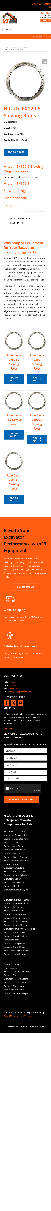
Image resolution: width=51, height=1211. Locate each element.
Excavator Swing (11, 964)
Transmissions (10, 968)
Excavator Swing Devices (15, 943)
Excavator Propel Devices (15, 921)
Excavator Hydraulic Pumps (16, 899)
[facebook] (6, 703)
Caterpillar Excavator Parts (16, 839)
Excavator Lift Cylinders (14, 907)
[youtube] (20, 703)
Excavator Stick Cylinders (15, 936)
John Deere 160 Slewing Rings (14, 419)
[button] (44, 61)
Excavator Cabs (11, 864)
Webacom (27, 1016)
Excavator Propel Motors (15, 925)
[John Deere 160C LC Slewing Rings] (14, 452)
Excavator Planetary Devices (17, 918)
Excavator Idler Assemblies (16, 903)
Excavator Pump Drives (14, 932)
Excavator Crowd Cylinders (16, 875)
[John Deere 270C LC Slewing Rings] (14, 332)
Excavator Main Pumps (14, 910)
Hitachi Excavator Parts (14, 831)
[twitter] (13, 703)
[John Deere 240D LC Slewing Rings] (37, 392)
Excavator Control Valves (15, 871)
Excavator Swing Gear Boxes (17, 950)
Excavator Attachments (14, 849)
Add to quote (16, 152)
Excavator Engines (12, 878)
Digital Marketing (12, 1016)
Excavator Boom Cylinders (16, 857)
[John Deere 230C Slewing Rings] (37, 332)
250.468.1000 (14, 685)
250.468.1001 (13, 688)
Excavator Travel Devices (15, 982)
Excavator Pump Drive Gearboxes (19, 928)
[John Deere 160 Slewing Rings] (14, 392)
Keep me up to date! (21, 799)
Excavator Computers (14, 868)
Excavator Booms (12, 853)
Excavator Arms (11, 842)
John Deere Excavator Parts (16, 835)
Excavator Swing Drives (14, 947)
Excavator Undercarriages (16, 993)
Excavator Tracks (11, 975)
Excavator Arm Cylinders (15, 846)
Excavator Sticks (11, 939)
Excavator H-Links (12, 886)
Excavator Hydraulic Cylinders (17, 889)
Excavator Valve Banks (14, 989)
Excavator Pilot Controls (15, 914)
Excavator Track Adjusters (16, 978)
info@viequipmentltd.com (20, 692)
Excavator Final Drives (14, 882)
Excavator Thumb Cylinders (16, 971)
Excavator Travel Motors (15, 986)
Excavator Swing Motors (15, 954)
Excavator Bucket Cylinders (16, 860)
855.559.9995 (17, 682)
